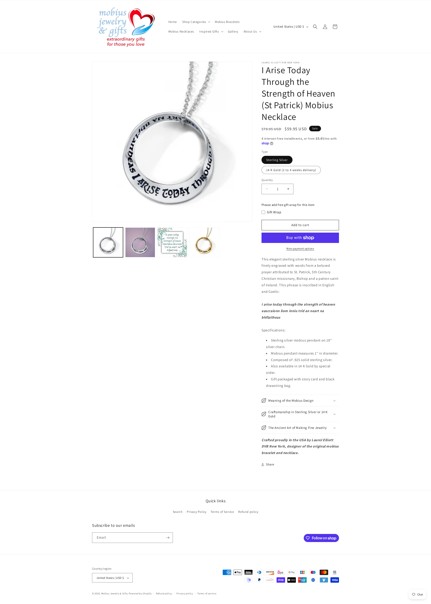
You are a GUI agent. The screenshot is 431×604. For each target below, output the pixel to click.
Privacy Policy (196, 512)
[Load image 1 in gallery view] (108, 242)
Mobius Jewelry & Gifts (114, 593)
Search (178, 512)
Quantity (267, 180)
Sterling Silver (277, 160)
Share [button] (270, 464)
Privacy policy (184, 593)
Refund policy (248, 512)
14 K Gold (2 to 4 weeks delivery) (291, 170)
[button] (196, 21)
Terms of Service (222, 512)
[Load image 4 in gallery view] (204, 242)
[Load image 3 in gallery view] (172, 242)
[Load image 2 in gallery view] (140, 242)
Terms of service (206, 593)
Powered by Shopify (140, 593)
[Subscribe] (168, 537)
